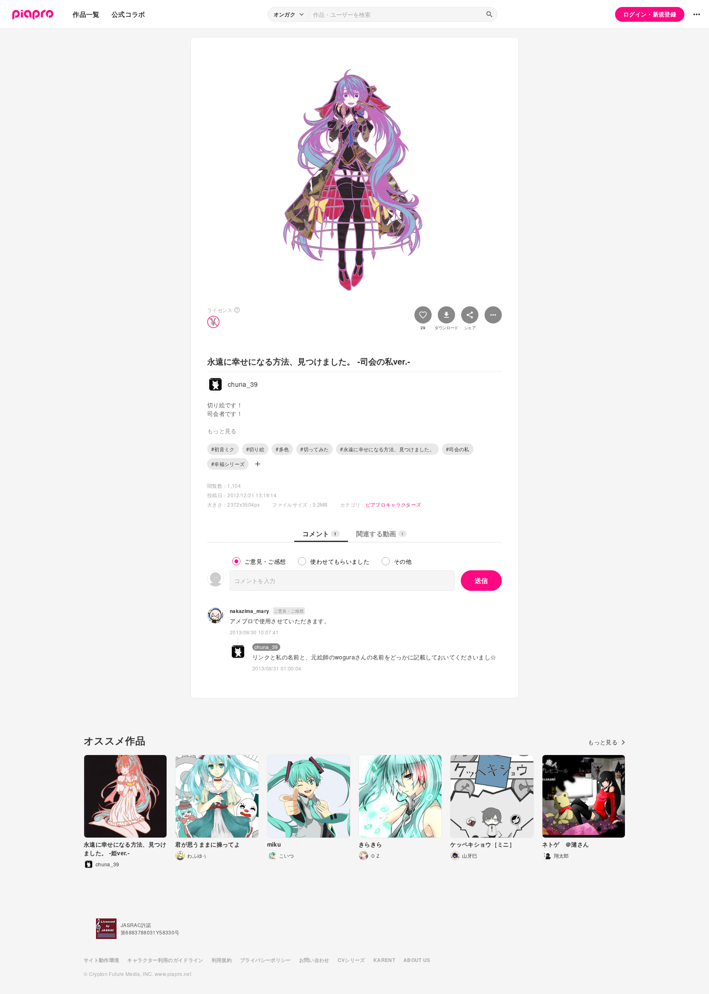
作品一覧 (86, 14)
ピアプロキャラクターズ (393, 504)
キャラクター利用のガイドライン (165, 960)
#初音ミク (223, 448)
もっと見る (603, 742)
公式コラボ (128, 14)
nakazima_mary (250, 611)
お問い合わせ (314, 960)
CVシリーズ (351, 960)
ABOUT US (416, 960)
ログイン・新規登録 (649, 14)
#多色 (282, 448)
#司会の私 (457, 448)
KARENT (384, 960)
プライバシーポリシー (265, 960)
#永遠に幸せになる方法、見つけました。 (387, 448)
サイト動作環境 (101, 960)
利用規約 (222, 960)
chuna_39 (266, 646)
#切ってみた (314, 448)
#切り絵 (255, 448)
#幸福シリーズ (228, 463)
